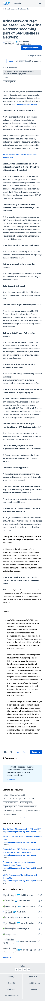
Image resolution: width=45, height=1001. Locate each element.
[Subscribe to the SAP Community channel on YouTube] (25, 970)
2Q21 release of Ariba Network (24, 104)
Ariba (5, 795)
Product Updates (9, 82)
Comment (11, 779)
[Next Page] (24, 818)
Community (16, 3)
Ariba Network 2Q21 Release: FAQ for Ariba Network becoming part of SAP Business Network (22, 29)
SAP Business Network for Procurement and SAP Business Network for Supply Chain (19, 73)
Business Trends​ (9, 799)
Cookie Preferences (11, 995)
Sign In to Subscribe (31, 48)
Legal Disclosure (34, 983)
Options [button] (22, 51)
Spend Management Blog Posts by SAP (17, 9)
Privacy (11, 977)
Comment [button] (36, 752)
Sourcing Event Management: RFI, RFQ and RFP (22, 829)
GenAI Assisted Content (26, 807)
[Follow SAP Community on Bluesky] (20, 970)
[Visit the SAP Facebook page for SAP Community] (16, 970)
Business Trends (16, 795)
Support (34, 989)
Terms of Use (34, 977)
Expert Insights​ (8, 807)
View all (6, 957)
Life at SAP (7, 810)
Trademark (11, 989)
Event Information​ (9, 803)
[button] (4, 61)
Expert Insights (25, 803)
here (22, 648)
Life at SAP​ (19, 810)
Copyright (11, 983)
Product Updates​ (9, 814)
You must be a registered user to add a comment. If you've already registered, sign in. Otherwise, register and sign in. (21, 771)
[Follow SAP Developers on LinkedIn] (29, 970)
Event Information (26, 799)
